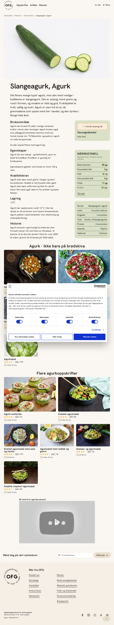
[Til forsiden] (8, 5)
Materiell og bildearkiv (67, 585)
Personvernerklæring (66, 596)
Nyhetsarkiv (34, 596)
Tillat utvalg (57, 337)
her (43, 145)
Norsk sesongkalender (67, 580)
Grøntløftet (34, 585)
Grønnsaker (29, 15)
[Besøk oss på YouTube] (107, 615)
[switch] (44, 321)
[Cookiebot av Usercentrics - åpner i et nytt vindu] (95, 286)
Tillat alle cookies (89, 337)
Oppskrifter (22, 5)
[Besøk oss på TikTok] (101, 615)
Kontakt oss (34, 575)
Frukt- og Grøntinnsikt (66, 590)
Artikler (33, 5)
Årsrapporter (63, 601)
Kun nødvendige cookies (24, 337)
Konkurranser (35, 590)
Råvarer (43, 5)
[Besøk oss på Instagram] (88, 615)
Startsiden (8, 15)
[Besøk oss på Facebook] (82, 615)
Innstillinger (96, 330)
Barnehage (34, 580)
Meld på (101, 555)
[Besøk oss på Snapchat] (95, 615)
